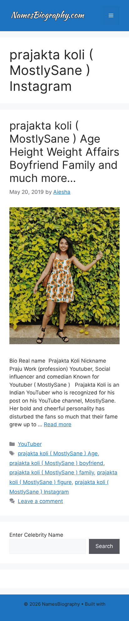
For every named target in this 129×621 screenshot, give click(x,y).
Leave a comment (40, 501)
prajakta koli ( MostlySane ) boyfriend (56, 463)
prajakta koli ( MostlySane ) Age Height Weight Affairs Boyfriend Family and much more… (64, 151)
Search (104, 546)
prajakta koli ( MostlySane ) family (51, 472)
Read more (57, 424)
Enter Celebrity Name (36, 535)
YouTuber (30, 444)
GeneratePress (64, 611)
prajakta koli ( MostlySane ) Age (58, 453)
